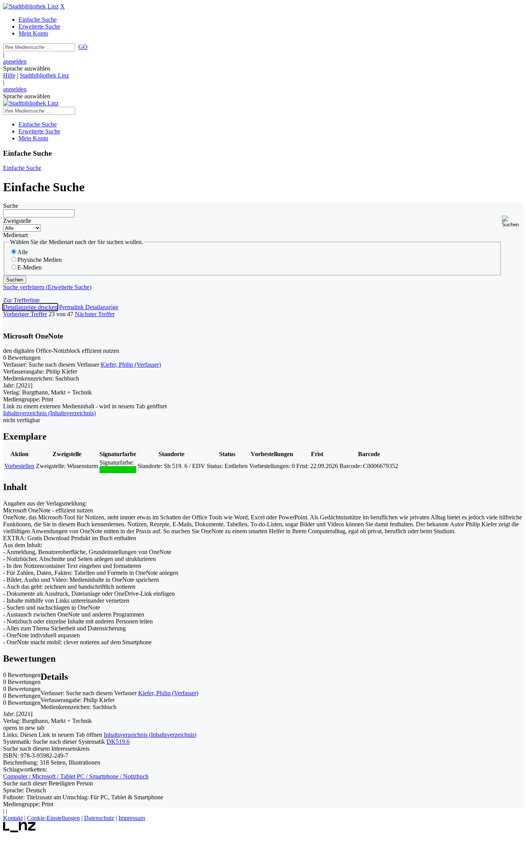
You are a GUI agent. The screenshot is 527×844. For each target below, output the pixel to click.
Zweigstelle (17, 220)
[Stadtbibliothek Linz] (31, 6)
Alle (22, 252)
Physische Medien (39, 259)
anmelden (15, 61)
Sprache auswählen (26, 68)
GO (83, 47)
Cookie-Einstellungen (53, 818)
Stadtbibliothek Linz (44, 75)
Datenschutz (99, 818)
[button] (513, 221)
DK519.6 (118, 741)
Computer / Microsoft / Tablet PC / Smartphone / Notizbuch (76, 776)
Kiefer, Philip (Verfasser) (131, 364)
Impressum (131, 818)
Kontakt (13, 818)
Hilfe (9, 75)
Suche (10, 205)
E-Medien (29, 267)
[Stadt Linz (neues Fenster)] (19, 830)
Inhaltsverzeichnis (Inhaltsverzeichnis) (150, 734)
